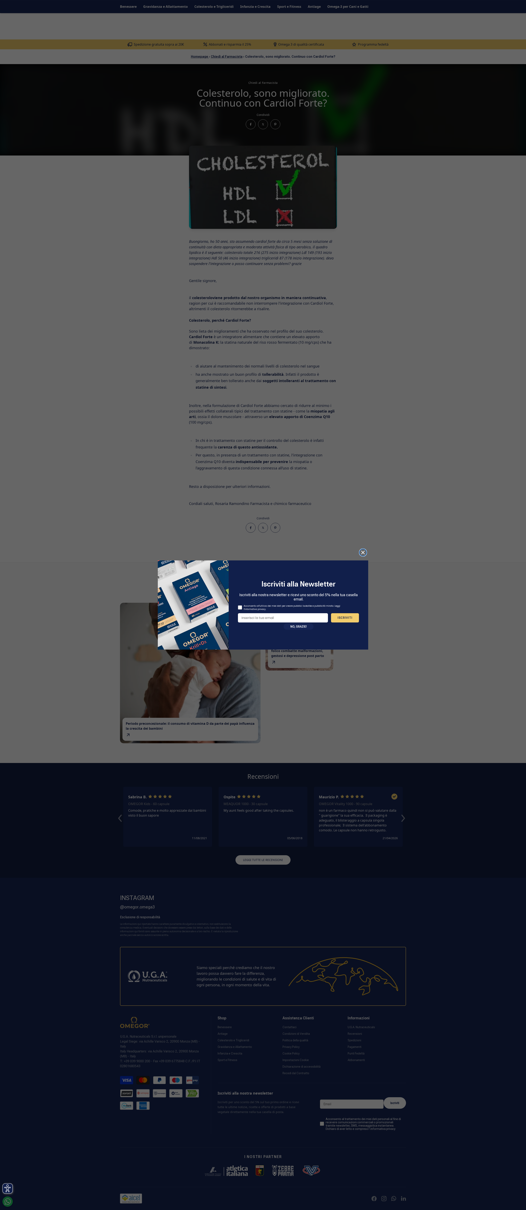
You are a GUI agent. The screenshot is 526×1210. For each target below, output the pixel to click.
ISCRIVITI (345, 617)
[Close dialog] (363, 552)
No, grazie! (298, 626)
